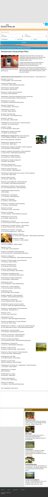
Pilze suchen (28, 433)
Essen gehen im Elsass (11, 48)
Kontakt (8, 489)
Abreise (26, 34)
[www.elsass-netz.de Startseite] (8, 25)
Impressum (3, 489)
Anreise (2, 34)
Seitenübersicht (15, 489)
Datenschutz (23, 489)
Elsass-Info (3, 48)
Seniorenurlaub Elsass (31, 464)
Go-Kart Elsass (29, 449)
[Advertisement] (24, 399)
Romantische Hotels (30, 419)
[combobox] (24, 32)
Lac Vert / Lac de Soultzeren (32, 479)
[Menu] (46, 24)
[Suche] (43, 23)
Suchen (24, 42)
